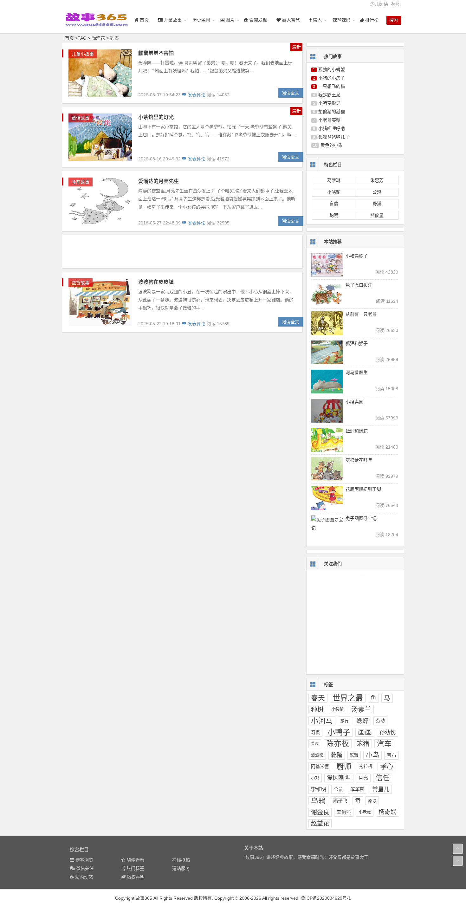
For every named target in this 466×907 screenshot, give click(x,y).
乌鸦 (318, 801)
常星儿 (380, 789)
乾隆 (336, 755)
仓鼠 (338, 789)
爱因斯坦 (339, 777)
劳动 (380, 720)
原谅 (372, 800)
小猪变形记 (329, 103)
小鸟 (372, 755)
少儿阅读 (379, 3)
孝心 (386, 766)
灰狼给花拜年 (359, 460)
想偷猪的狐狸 (331, 111)
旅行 (344, 721)
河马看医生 (357, 372)
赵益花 (320, 823)
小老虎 (365, 812)
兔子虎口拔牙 (359, 285)
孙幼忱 (387, 732)
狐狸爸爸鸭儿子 (333, 136)
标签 (395, 3)
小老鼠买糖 (329, 120)
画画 (365, 732)
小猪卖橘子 (357, 255)
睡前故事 (80, 182)
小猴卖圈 (354, 401)
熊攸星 (377, 215)
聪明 (333, 215)
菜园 (315, 744)
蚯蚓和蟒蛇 (357, 430)
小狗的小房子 (331, 78)
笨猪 (363, 743)
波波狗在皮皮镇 (156, 282)
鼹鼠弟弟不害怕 (156, 53)
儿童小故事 (83, 53)
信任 (383, 778)
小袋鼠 (337, 709)
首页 (69, 38)
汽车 (384, 744)
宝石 (391, 755)
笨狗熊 (344, 812)
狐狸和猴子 (357, 343)
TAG (82, 38)
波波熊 (317, 755)
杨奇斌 (388, 812)
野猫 (376, 203)
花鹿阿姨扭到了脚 (363, 489)
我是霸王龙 (329, 94)
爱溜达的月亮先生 (158, 181)
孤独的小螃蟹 (331, 69)
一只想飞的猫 (331, 86)
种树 (317, 709)
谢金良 (320, 812)
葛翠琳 (333, 180)
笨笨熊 (357, 789)
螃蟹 (354, 755)
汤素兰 (361, 709)
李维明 (318, 789)
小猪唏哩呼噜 (331, 128)
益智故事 (80, 282)
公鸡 (376, 192)
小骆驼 (333, 192)
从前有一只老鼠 (361, 314)
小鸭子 (338, 732)
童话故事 (80, 117)
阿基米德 (320, 766)
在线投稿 (181, 860)
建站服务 (181, 868)
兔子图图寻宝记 (361, 518)
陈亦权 (337, 743)
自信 (333, 203)
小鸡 (315, 777)
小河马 (322, 721)
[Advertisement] (182, 251)
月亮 (363, 778)
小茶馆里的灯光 (156, 117)
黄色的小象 (331, 145)
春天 (318, 698)
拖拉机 (365, 766)
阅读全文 (290, 92)
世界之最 (348, 698)
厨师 (344, 766)
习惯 (315, 732)
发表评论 (195, 94)
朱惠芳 (377, 180)
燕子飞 (340, 800)
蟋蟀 (362, 720)
